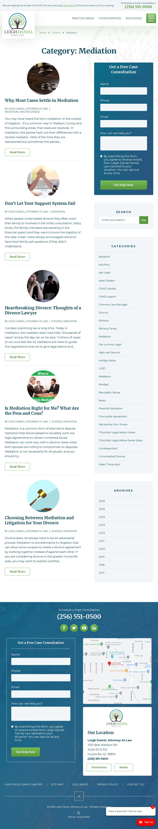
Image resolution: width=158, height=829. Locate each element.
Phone (105, 100)
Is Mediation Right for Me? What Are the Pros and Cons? (42, 411)
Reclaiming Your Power (113, 424)
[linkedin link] (94, 628)
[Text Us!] (146, 823)
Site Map (57, 784)
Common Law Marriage (113, 304)
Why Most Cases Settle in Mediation (41, 100)
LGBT (102, 368)
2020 (102, 548)
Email (105, 116)
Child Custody (107, 288)
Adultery (104, 264)
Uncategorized (29, 111)
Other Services (110, 18)
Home (43, 32)
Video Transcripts (109, 464)
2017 (101, 572)
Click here (69, 5)
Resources (134, 18)
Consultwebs (83, 816)
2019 (101, 556)
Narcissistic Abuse (109, 392)
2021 (101, 541)
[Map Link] (117, 639)
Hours (123, 767)
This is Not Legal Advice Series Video (121, 440)
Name (105, 84)
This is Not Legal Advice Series (117, 432)
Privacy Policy (107, 784)
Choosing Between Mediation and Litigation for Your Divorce (39, 520)
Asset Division (107, 280)
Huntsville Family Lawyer (23, 784)
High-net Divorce (109, 352)
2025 (102, 509)
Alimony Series (108, 328)
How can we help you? (116, 133)
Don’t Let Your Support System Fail (40, 203)
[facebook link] (64, 628)
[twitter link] (74, 628)
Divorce (56, 32)
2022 (102, 533)
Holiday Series (107, 360)
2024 (102, 517)
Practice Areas (83, 18)
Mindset (104, 384)
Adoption (104, 256)
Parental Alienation (111, 408)
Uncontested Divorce (112, 456)
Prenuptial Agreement (113, 416)
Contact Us (135, 784)
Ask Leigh (104, 272)
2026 (102, 501)
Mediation (11, 111)
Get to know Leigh (110, 344)
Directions (99, 767)
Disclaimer (80, 784)
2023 (102, 525)
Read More (17, 152)
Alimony (104, 320)
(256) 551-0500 (138, 6)
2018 (102, 564)
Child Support (107, 296)
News (102, 400)
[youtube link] (84, 628)
